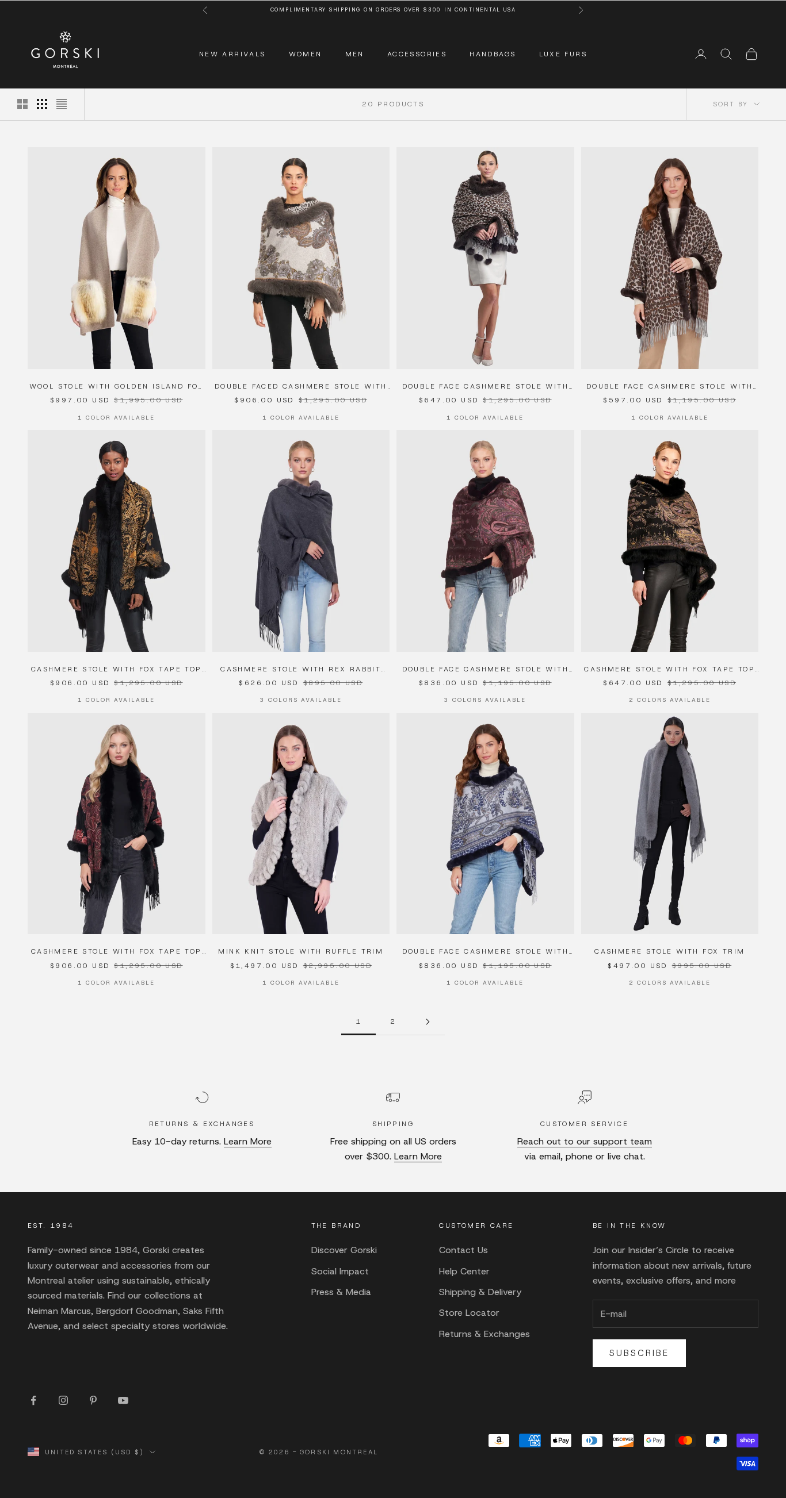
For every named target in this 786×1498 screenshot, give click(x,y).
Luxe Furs (563, 54)
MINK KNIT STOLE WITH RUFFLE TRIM (300, 951)
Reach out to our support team (584, 1141)
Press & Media (341, 1292)
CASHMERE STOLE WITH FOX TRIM (669, 951)
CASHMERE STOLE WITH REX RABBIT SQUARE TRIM (300, 670)
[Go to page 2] (427, 1022)
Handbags (493, 54)
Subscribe (639, 1353)
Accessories (417, 54)
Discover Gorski (344, 1250)
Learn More (248, 1141)
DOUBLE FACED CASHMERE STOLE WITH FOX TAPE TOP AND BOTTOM (301, 387)
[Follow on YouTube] (123, 1400)
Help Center (464, 1271)
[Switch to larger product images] (22, 104)
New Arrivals (232, 54)
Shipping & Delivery (480, 1292)
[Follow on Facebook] (33, 1400)
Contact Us (463, 1250)
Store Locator (469, 1313)
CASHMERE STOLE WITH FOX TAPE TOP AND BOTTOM (116, 670)
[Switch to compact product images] (61, 104)
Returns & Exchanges (484, 1334)
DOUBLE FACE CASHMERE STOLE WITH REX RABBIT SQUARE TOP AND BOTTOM (669, 387)
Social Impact (340, 1271)
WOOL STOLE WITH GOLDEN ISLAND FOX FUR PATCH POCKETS (116, 387)
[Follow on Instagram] (63, 1400)
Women (305, 54)
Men (354, 54)
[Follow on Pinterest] (93, 1400)
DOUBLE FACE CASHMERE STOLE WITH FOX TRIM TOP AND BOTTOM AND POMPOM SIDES (485, 387)
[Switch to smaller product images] (42, 104)
